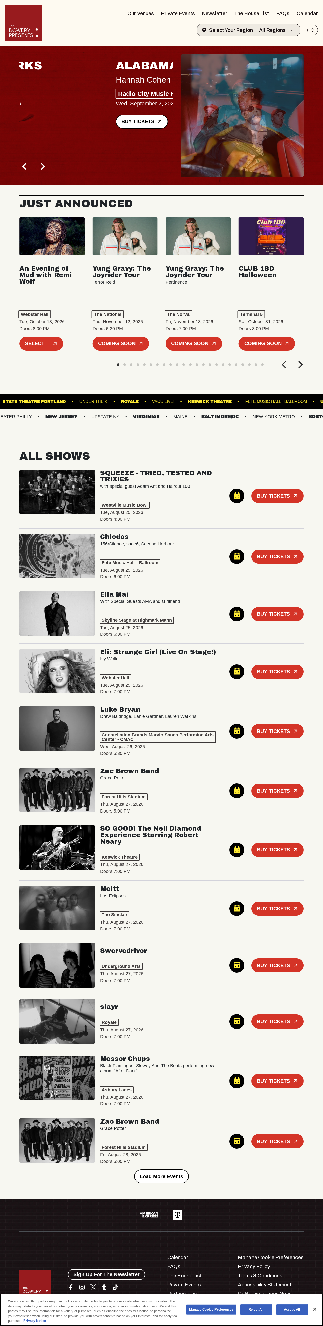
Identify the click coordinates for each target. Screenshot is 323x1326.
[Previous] (25, 166)
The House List (251, 13)
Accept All (292, 1309)
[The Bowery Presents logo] (23, 23)
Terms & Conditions (260, 1275)
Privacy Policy (254, 1266)
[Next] (42, 166)
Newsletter (214, 13)
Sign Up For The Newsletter (106, 1274)
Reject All (256, 1309)
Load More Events (161, 1176)
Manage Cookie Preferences (211, 1309)
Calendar (307, 13)
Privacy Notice (34, 1321)
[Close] (314, 1309)
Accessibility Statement (264, 1284)
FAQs (282, 13)
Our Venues (140, 13)
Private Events (178, 13)
